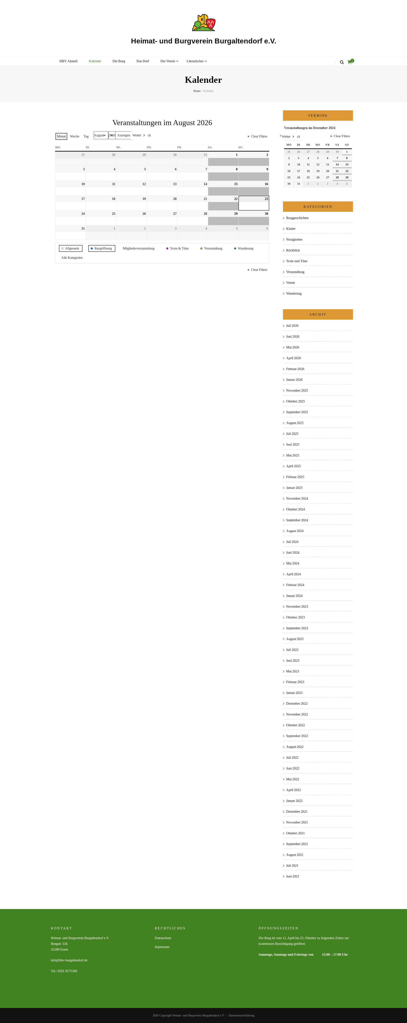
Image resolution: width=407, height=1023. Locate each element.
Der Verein (167, 61)
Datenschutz (163, 938)
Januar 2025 (294, 487)
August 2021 (295, 855)
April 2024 (293, 574)
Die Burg (119, 61)
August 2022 (295, 747)
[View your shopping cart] (349, 62)
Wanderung (294, 293)
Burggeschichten (297, 218)
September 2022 (297, 736)
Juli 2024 (292, 541)
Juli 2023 (292, 650)
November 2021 (297, 822)
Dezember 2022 (297, 703)
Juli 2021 (292, 865)
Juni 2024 (292, 552)
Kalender (95, 61)
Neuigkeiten (294, 239)
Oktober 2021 (295, 833)
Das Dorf (143, 61)
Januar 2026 (294, 379)
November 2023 (297, 606)
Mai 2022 (292, 779)
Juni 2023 (292, 660)
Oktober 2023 (295, 617)
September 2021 (297, 844)
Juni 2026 (292, 336)
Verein (290, 282)
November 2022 (297, 714)
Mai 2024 (292, 563)
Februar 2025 (295, 477)
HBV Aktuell (68, 61)
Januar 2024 (294, 595)
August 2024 (295, 531)
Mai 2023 (292, 671)
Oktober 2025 (295, 401)
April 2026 (293, 358)
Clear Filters (259, 136)
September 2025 (297, 412)
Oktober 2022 (295, 725)
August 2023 (295, 639)
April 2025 (293, 466)
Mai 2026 (292, 347)
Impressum (162, 947)
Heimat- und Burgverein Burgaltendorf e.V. (203, 41)
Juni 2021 (292, 876)
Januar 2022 (294, 801)
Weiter (136, 135)
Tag (86, 136)
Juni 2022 (292, 768)
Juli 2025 (292, 433)
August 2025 (295, 423)
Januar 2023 (294, 692)
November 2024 (297, 498)
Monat (61, 136)
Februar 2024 (295, 585)
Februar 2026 (295, 369)
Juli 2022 (292, 757)
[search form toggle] (342, 62)
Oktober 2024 (295, 509)
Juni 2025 (292, 444)
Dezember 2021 (297, 811)
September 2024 (297, 520)
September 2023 (297, 628)
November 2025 (297, 390)
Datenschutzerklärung (241, 1015)
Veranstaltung (295, 272)
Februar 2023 (295, 682)
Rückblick (293, 250)
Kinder (290, 228)
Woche (74, 136)
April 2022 (293, 790)
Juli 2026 (292, 325)
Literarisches (195, 61)
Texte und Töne (296, 261)
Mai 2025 (292, 455)
